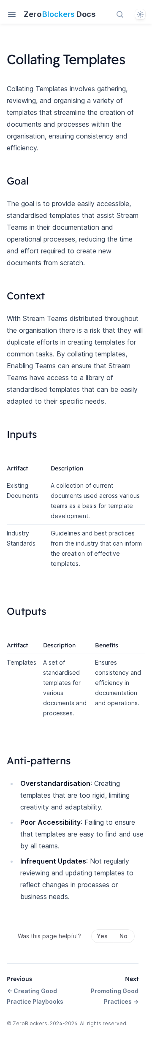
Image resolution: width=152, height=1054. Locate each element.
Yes (102, 936)
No (123, 936)
